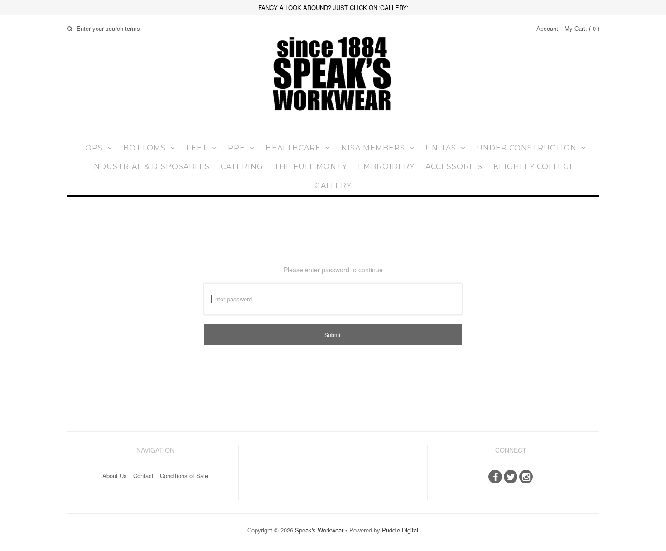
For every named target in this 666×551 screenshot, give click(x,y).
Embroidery (386, 166)
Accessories (454, 166)
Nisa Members (373, 148)
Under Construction (527, 148)
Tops (91, 148)
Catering (242, 166)
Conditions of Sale (184, 475)
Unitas (440, 148)
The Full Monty (310, 166)
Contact (143, 475)
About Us (114, 475)
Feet (197, 148)
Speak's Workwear (319, 530)
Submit (333, 334)
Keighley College (534, 166)
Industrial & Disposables (150, 166)
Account (547, 28)
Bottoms (144, 148)
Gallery (333, 185)
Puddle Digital (400, 530)
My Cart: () (582, 28)
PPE (236, 148)
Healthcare (293, 148)
